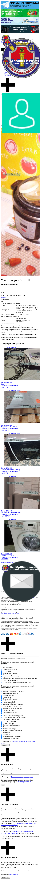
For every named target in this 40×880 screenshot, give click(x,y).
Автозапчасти (7, 727)
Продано (3, 297)
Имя (26, 811)
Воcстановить (5, 877)
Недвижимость (8, 667)
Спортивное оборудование (11, 725)
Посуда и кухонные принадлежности (15, 717)
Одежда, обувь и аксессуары (12, 706)
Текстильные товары (9, 729)
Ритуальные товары (9, 710)
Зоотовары (6, 732)
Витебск (5, 613)
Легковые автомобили (10, 669)
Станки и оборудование (10, 673)
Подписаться (5, 745)
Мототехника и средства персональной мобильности (20, 678)
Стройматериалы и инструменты (13, 716)
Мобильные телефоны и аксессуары (14, 691)
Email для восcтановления (9, 871)
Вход (2, 785)
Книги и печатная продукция (12, 730)
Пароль (3, 771)
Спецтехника (7, 671)
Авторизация (13, 874)
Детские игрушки (8, 723)
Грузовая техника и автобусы (12, 677)
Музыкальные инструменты (12, 736)
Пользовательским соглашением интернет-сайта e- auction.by (17, 832)
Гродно (13, 613)
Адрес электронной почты (9, 769)
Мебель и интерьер (9, 701)
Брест (2, 613)
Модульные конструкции (11, 738)
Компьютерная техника (10, 693)
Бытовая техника (8, 695)
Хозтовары (6, 734)
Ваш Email (4, 658)
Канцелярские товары (10, 712)
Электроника (7, 697)
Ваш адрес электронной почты (10, 809)
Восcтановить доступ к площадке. (22, 777)
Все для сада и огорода (10, 721)
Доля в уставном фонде (10, 680)
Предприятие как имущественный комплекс (17, 682)
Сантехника (7, 714)
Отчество (21, 813)
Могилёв (17, 613)
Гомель (9, 613)
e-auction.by (19, 607)
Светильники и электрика (11, 719)
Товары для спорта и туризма (12, 708)
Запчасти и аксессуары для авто (13, 704)
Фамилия (4, 811)
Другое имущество (9, 675)
